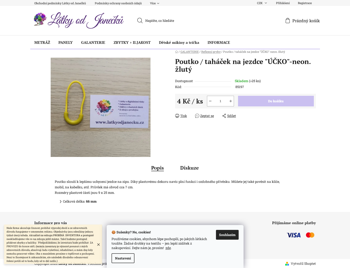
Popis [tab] (157, 167)
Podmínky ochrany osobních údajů (118, 3)
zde (168, 248)
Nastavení (123, 258)
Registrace (305, 3)
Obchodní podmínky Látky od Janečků (60, 3)
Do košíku (276, 101)
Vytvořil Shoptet (303, 263)
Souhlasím (227, 235)
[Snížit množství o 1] (210, 101)
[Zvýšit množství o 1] (231, 101)
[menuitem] (42, 42)
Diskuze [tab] (189, 167)
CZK (260, 3)
